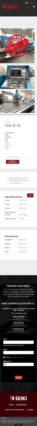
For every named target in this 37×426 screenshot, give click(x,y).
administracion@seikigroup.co (18, 332)
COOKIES (30, 410)
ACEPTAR (18, 424)
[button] (34, 6)
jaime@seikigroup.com (18, 326)
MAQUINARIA (21, 405)
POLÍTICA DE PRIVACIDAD (14, 410)
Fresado (8, 122)
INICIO (11, 405)
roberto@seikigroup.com (18, 319)
